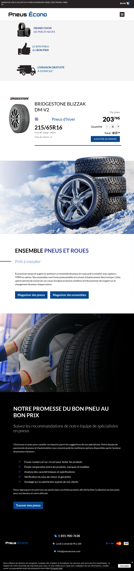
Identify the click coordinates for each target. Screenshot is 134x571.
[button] (122, 14)
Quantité (97, 126)
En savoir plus (56, 568)
